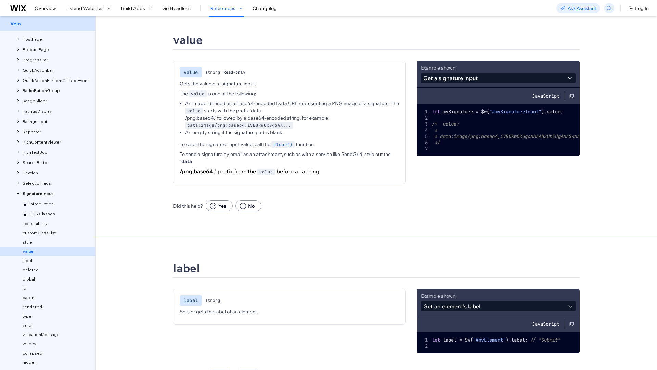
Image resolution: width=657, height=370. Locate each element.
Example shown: (438, 68)
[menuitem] (47, 23)
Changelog (265, 8)
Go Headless (176, 8)
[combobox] (498, 78)
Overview (45, 8)
